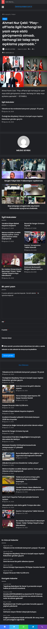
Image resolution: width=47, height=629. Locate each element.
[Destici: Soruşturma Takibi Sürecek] (34, 237)
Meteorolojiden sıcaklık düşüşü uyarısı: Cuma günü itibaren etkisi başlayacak (11, 235)
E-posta (5, 330)
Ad (3, 322)
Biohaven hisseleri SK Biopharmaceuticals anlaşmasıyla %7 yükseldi (19, 446)
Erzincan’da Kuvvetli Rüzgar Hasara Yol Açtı (33, 268)
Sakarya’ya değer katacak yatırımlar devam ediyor (22, 425)
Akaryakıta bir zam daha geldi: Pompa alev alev (21, 505)
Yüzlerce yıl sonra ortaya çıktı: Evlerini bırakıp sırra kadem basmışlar (28, 479)
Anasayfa (7, 14)
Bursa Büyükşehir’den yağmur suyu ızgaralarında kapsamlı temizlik (30, 454)
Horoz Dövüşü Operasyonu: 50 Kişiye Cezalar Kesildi (28, 397)
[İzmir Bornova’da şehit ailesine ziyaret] (8, 389)
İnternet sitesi (6, 338)
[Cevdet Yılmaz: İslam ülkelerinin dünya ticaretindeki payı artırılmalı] (8, 490)
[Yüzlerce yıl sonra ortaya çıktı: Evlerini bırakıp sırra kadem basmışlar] (8, 480)
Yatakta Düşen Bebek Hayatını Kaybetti (10, 224)
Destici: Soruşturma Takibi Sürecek (32, 246)
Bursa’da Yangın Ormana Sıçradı (34, 224)
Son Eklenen (23, 365)
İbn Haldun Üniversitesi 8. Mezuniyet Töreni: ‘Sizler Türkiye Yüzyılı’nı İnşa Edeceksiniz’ (12, 272)
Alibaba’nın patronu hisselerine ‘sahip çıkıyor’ (20, 463)
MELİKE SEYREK (10, 49)
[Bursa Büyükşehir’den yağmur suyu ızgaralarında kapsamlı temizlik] (8, 456)
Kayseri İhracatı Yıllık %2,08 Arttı (15, 405)
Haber (13, 14)
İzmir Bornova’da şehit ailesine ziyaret (18, 2)
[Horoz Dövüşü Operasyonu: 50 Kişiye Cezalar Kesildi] (8, 399)
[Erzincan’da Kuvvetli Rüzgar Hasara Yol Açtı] (34, 259)
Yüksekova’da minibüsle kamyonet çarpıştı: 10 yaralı (23, 109)
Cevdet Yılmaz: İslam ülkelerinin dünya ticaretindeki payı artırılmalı (30, 488)
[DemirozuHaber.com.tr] (23, 6)
